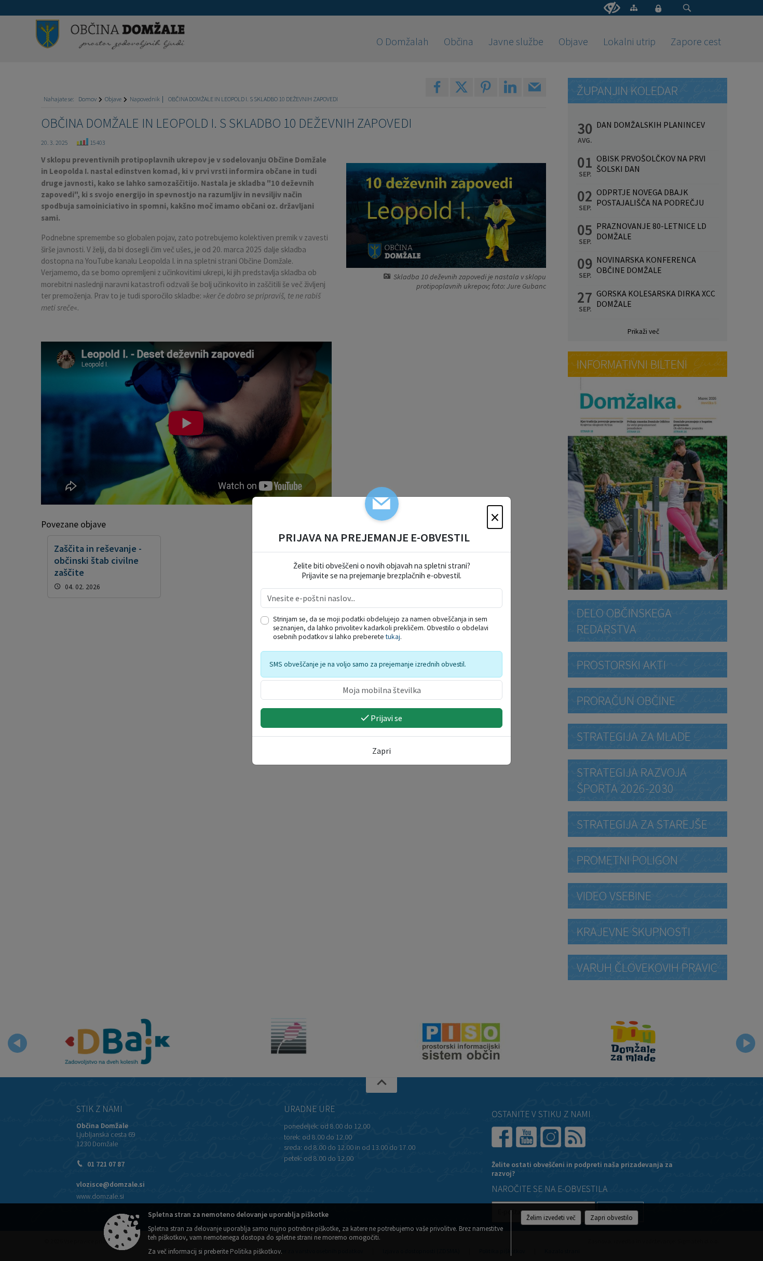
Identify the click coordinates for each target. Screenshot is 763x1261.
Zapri (381, 750)
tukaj (393, 636)
